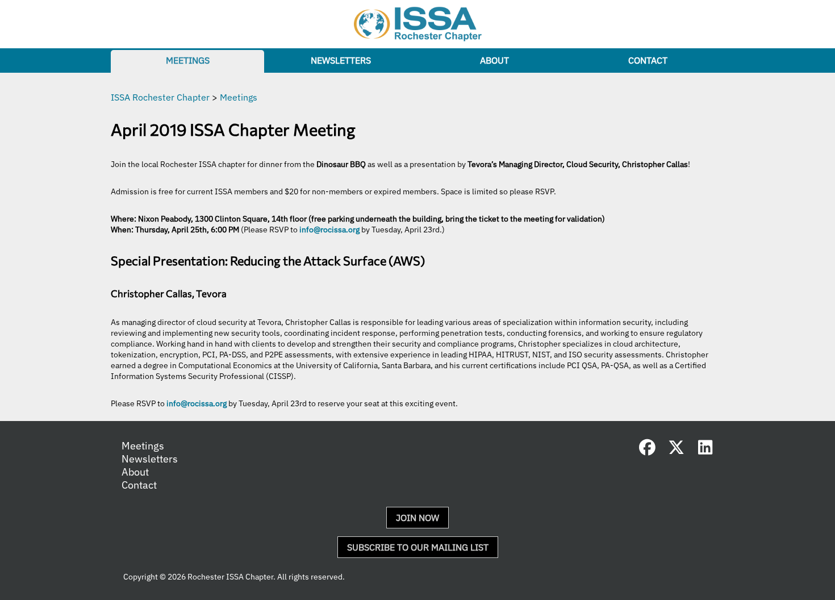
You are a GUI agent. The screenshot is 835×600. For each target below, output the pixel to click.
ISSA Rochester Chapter (160, 97)
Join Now (417, 517)
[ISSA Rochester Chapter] (418, 24)
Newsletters (341, 60)
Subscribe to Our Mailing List (418, 547)
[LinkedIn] (705, 450)
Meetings (188, 60)
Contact (647, 60)
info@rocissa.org (329, 229)
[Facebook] (647, 450)
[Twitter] (676, 450)
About (494, 60)
